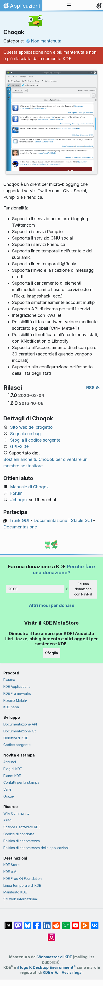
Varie (7, 789)
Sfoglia (51, 653)
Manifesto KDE (15, 892)
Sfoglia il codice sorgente (35, 440)
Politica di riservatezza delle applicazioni (36, 848)
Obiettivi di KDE (15, 738)
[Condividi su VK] (94, 923)
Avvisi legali (72, 972)
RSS (91, 387)
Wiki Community (16, 813)
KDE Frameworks (17, 693)
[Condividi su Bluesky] (27, 923)
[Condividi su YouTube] (75, 923)
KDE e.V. (10, 872)
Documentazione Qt (19, 731)
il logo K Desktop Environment (46, 967)
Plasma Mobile (15, 700)
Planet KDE (12, 776)
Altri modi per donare (51, 605)
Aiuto (7, 820)
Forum (16, 493)
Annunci (9, 762)
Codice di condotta (18, 834)
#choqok (19, 499)
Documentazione (50, 520)
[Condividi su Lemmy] (66, 923)
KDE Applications (16, 686)
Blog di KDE (12, 769)
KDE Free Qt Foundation (22, 878)
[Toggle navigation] (69, 5)
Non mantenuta (46, 40)
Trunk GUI (19, 520)
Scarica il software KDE (21, 827)
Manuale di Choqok (29, 486)
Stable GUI (81, 520)
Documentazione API (20, 724)
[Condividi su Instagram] (51, 935)
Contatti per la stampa (21, 782)
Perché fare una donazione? (64, 569)
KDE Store (11, 865)
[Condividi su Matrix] (8, 923)
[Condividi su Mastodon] (18, 923)
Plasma (9, 680)
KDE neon (11, 707)
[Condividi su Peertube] (85, 923)
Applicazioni (21, 6)
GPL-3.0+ (19, 446)
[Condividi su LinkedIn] (47, 923)
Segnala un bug (25, 433)
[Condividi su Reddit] (56, 923)
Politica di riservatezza (21, 841)
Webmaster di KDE (54, 957)
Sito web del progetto (31, 427)
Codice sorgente (17, 745)
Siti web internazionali (20, 899)
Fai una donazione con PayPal (83, 589)
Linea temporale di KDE (22, 885)
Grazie (8, 796)
